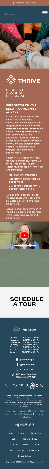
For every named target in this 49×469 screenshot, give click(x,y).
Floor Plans (36, 433)
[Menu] (44, 14)
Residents (34, 450)
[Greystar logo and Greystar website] (14, 387)
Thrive (36, 445)
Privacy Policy (10, 411)
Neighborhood (30, 439)
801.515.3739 (26, 369)
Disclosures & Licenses (27, 411)
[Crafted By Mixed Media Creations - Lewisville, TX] (24, 426)
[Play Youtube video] (24, 235)
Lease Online (24, 456)
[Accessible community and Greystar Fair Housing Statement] (28, 386)
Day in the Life (17, 450)
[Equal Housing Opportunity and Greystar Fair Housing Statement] (32, 386)
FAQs (25, 445)
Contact (14, 445)
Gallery (15, 439)
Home (10, 433)
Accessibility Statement (23, 414)
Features (22, 433)
